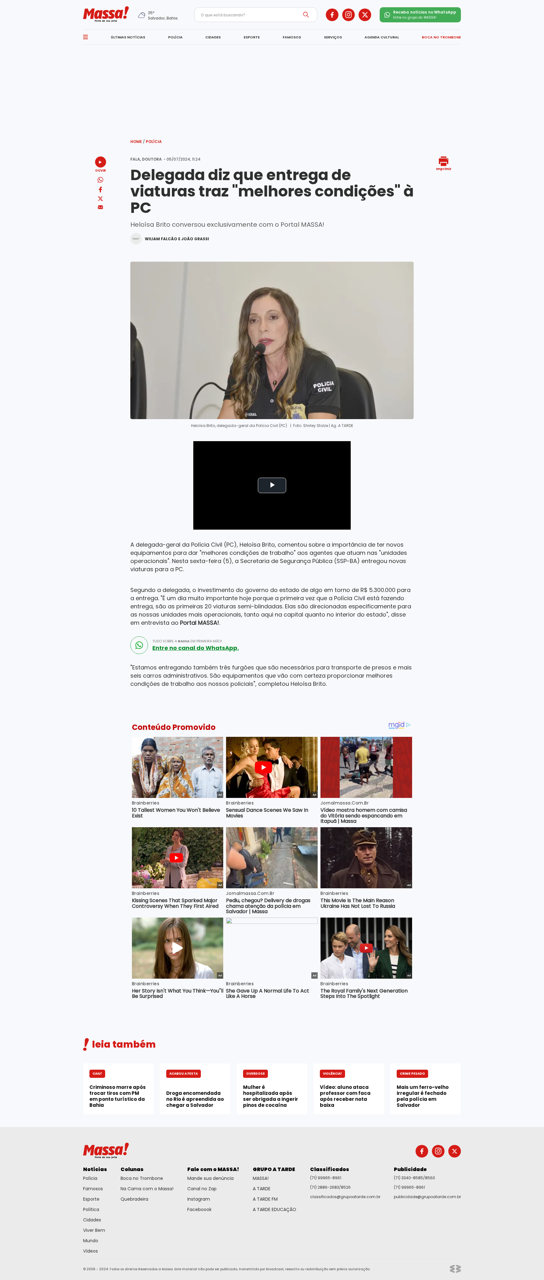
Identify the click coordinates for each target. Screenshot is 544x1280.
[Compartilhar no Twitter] (100, 199)
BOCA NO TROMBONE (441, 37)
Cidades (92, 1220)
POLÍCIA (175, 37)
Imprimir (443, 169)
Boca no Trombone (142, 1178)
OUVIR (100, 170)
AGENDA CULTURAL (382, 37)
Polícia (154, 141)
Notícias (95, 1169)
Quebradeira (134, 1199)
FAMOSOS (292, 37)
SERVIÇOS (333, 37)
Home (137, 141)
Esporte (91, 1199)
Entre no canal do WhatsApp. (195, 648)
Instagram (198, 1199)
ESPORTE (252, 37)
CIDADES (213, 37)
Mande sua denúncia (210, 1178)
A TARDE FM (265, 1199)
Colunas (132, 1169)
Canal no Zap (202, 1189)
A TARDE (261, 1189)
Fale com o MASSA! (213, 1169)
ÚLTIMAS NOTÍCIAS (128, 37)
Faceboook (199, 1209)
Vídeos (90, 1251)
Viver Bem (94, 1230)
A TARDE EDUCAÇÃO (274, 1209)
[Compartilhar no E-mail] (100, 207)
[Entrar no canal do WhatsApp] (139, 645)
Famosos (93, 1189)
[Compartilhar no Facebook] (100, 190)
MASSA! (261, 1178)
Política (91, 1209)
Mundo (90, 1240)
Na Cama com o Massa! (147, 1189)
